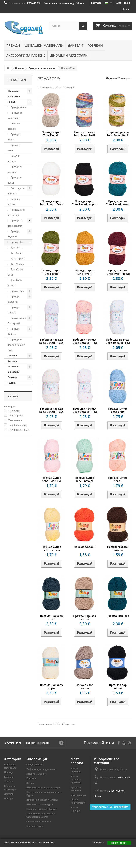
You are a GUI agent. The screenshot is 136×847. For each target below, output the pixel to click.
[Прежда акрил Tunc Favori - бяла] (51, 178)
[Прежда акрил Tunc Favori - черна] (84, 178)
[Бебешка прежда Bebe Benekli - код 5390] (84, 317)
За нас (126, 9)
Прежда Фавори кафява (118, 548)
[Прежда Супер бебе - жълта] (51, 524)
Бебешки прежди (14, 126)
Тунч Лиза (15, 247)
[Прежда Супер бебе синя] (118, 386)
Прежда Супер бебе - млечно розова (51, 481)
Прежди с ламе (14, 148)
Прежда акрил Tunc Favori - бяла (51, 203)
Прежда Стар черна (118, 686)
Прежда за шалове (15, 169)
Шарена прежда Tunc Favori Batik (118, 134)
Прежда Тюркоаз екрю (51, 686)
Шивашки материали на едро (43, 787)
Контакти (96, 3)
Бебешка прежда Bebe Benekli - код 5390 (85, 342)
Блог (118, 3)
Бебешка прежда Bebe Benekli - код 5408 (51, 412)
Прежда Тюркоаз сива (51, 617)
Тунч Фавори (17, 264)
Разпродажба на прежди (16, 212)
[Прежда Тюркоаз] (118, 593)
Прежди (13, 45)
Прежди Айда (17, 291)
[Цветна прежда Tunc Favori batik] (84, 109)
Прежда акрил (18, 107)
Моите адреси (78, 795)
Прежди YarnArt (13, 310)
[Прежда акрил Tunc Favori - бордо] (118, 247)
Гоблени (95, 45)
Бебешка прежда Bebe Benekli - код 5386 (85, 412)
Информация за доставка (40, 769)
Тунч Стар (15, 253)
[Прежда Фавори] (84, 524)
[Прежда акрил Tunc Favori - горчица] (84, 247)
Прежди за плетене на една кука (16, 345)
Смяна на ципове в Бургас (41, 809)
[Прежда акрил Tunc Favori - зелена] (51, 247)
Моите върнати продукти (76, 779)
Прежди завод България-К (17, 321)
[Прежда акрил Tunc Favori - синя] (118, 178)
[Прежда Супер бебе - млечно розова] (51, 455)
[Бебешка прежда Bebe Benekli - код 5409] (51, 317)
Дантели (75, 45)
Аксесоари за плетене (25, 55)
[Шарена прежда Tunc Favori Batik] (118, 109)
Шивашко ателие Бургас (40, 804)
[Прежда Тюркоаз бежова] (84, 593)
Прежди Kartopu (13, 331)
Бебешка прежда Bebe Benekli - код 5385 (118, 342)
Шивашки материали (43, 45)
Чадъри (12, 383)
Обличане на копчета (38, 821)
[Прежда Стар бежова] (84, 662)
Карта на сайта (34, 826)
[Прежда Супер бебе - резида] (84, 455)
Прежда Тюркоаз (117, 615)
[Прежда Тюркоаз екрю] (51, 662)
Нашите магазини (36, 773)
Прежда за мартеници (15, 115)
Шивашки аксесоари (69, 55)
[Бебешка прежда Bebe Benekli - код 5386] (84, 386)
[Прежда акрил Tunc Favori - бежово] (51, 109)
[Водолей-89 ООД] (23, 28)
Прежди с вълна (14, 137)
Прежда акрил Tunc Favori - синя (117, 203)
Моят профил (77, 761)
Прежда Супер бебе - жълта (51, 548)
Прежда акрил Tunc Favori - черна (84, 203)
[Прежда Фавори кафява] (118, 524)
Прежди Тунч (17, 242)
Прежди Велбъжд (13, 299)
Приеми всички (119, 843)
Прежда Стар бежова (84, 686)
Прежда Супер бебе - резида (84, 479)
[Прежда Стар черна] (118, 662)
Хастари (12, 361)
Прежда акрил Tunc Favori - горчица (84, 273)
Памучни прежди (14, 159)
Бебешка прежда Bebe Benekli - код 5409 (51, 342)
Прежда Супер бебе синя (118, 410)
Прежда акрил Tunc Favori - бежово (51, 135)
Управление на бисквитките (110, 806)
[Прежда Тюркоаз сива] (51, 593)
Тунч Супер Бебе (15, 272)
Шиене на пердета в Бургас (42, 800)
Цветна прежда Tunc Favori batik (85, 134)
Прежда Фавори (84, 546)
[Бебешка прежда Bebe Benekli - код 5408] (51, 386)
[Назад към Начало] (8, 68)
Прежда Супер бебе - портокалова (118, 481)
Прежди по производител (15, 223)
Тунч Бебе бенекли (15, 283)
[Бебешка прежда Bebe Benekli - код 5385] (118, 317)
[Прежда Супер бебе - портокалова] (118, 455)
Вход (127, 3)
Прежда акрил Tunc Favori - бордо (117, 272)
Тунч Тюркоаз (17, 258)
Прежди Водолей (13, 234)
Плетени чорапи (14, 202)
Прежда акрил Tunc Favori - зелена (51, 273)
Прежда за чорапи (15, 180)
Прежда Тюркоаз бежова (84, 617)
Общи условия (34, 764)
